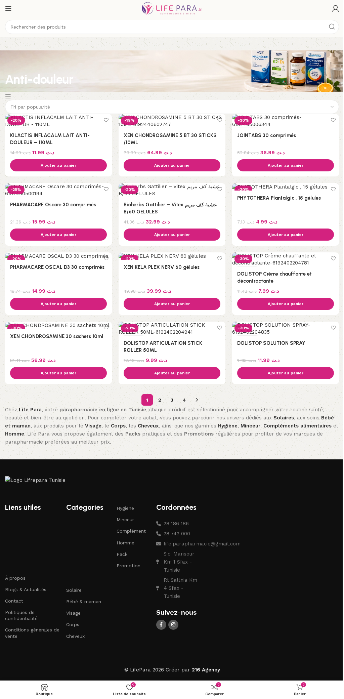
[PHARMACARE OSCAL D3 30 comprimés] (58, 256)
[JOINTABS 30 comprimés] (285, 121)
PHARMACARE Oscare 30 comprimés (53, 205)
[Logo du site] (172, 8)
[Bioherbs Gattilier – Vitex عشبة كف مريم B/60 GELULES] (172, 190)
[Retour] (13, 63)
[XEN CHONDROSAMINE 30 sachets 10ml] (58, 325)
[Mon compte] (335, 8)
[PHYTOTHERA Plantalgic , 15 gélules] (285, 187)
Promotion (128, 565)
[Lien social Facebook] (161, 625)
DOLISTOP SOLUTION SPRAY (271, 343)
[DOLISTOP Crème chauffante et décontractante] (285, 259)
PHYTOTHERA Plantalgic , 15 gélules (279, 198)
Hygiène (125, 508)
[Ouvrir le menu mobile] (8, 8)
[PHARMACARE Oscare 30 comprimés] (58, 190)
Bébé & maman (83, 601)
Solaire (74, 590)
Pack (122, 554)
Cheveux (75, 636)
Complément (131, 531)
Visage (73, 613)
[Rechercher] (332, 27)
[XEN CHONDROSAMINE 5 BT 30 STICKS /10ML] (172, 121)
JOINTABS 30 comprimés (266, 135)
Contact (14, 601)
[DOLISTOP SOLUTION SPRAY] (285, 329)
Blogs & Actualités (25, 589)
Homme (125, 542)
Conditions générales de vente (32, 633)
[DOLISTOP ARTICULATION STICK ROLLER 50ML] (172, 329)
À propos (15, 578)
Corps (72, 624)
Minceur (125, 519)
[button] (58, 165)
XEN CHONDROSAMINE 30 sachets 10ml (56, 336)
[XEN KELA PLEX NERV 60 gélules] (172, 256)
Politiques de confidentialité (21, 615)
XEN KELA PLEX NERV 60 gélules (162, 267)
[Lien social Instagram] (173, 625)
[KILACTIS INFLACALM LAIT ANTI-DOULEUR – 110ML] (58, 121)
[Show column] (9, 96)
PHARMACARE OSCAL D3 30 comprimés (57, 267)
